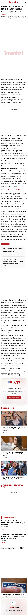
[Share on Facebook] (9, 374)
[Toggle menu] (2, 2)
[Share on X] (2, 374)
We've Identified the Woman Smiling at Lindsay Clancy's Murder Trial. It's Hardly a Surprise (14, 453)
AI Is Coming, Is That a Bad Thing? (12, 548)
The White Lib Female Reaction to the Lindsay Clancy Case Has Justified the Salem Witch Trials (13, 536)
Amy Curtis (5, 432)
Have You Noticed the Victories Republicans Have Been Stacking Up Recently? (13, 523)
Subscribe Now (14, 401)
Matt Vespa (5, 457)
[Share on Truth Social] (5, 374)
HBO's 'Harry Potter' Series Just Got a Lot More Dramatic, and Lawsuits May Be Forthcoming (14, 428)
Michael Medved (5, 12)
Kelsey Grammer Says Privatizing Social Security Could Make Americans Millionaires (14, 595)
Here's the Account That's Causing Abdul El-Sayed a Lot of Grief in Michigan (13, 478)
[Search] (25, 2)
